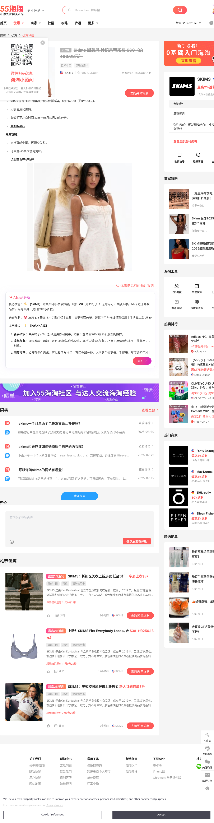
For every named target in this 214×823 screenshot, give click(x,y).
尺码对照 (177, 292)
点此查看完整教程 (22, 159)
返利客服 (66, 777)
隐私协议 (35, 771)
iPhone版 (159, 771)
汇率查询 (93, 783)
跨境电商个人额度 (99, 771)
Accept (161, 814)
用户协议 (35, 777)
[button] (36, 10)
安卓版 (157, 765)
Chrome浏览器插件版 (167, 777)
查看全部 (149, 410)
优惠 (16, 23)
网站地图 (35, 783)
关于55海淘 (37, 765)
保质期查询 (197, 308)
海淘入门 (132, 765)
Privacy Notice (54, 805)
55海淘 (12, 10)
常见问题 (66, 765)
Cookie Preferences (52, 814)
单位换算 (197, 292)
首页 (3, 35)
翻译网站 (177, 308)
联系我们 (66, 771)
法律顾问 (66, 783)
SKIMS (69, 72)
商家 (34, 23)
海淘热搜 (132, 771)
